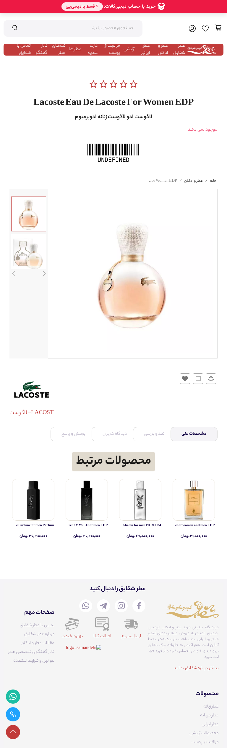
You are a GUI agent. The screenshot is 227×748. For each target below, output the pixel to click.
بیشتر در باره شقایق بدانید (196, 668)
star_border (93, 84)
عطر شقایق (179, 50)
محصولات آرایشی (204, 733)
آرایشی (129, 49)
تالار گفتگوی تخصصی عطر (31, 652)
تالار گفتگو (41, 50)
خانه (213, 181)
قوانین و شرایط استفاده (33, 661)
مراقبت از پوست (112, 50)
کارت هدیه (93, 50)
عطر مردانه (209, 715)
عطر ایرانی (145, 50)
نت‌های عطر (58, 50)
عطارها (75, 49)
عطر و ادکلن (163, 50)
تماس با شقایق (24, 50)
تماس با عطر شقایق (37, 625)
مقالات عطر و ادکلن (37, 643)
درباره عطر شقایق (39, 634)
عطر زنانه (211, 706)
